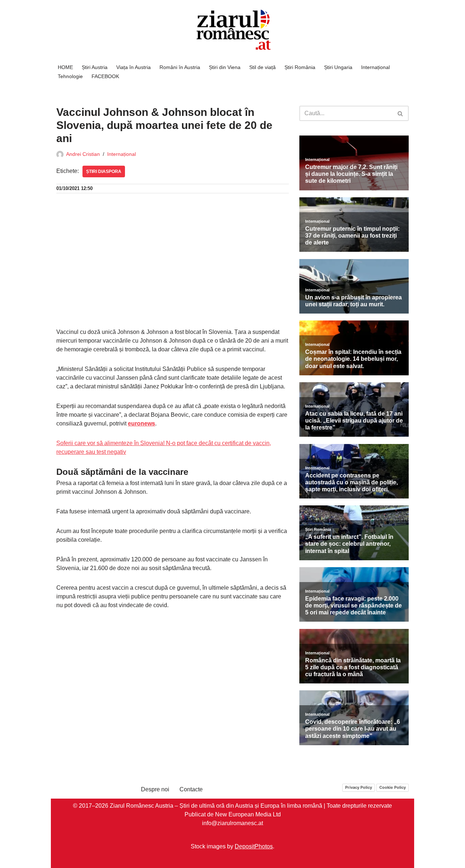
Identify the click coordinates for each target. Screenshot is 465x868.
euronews (141, 423)
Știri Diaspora (103, 171)
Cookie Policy (392, 787)
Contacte (191, 789)
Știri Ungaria (338, 67)
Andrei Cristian (83, 154)
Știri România (299, 67)
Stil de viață (262, 67)
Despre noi (155, 789)
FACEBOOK (105, 76)
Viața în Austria (133, 67)
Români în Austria (179, 67)
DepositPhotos (254, 846)
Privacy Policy (358, 787)
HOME (65, 67)
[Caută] (400, 113)
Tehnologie (70, 76)
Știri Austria (95, 67)
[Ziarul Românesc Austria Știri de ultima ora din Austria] (232, 30)
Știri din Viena (224, 67)
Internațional (375, 67)
